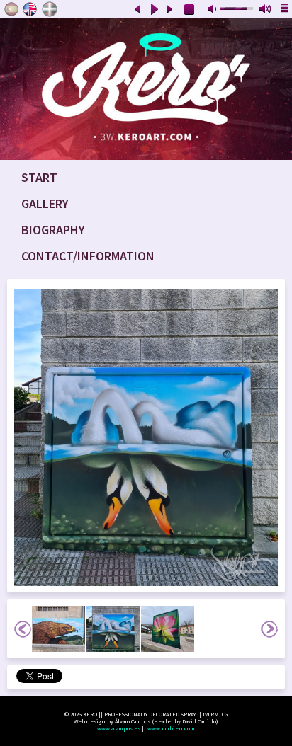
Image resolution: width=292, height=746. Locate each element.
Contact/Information (88, 256)
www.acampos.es (118, 728)
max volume (265, 10)
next (170, 10)
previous (137, 10)
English (30, 9)
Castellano (11, 9)
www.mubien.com (171, 728)
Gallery (45, 203)
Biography (53, 230)
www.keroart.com (146, 89)
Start (39, 177)
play (153, 10)
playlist (285, 10)
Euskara (49, 9)
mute (213, 10)
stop (190, 10)
